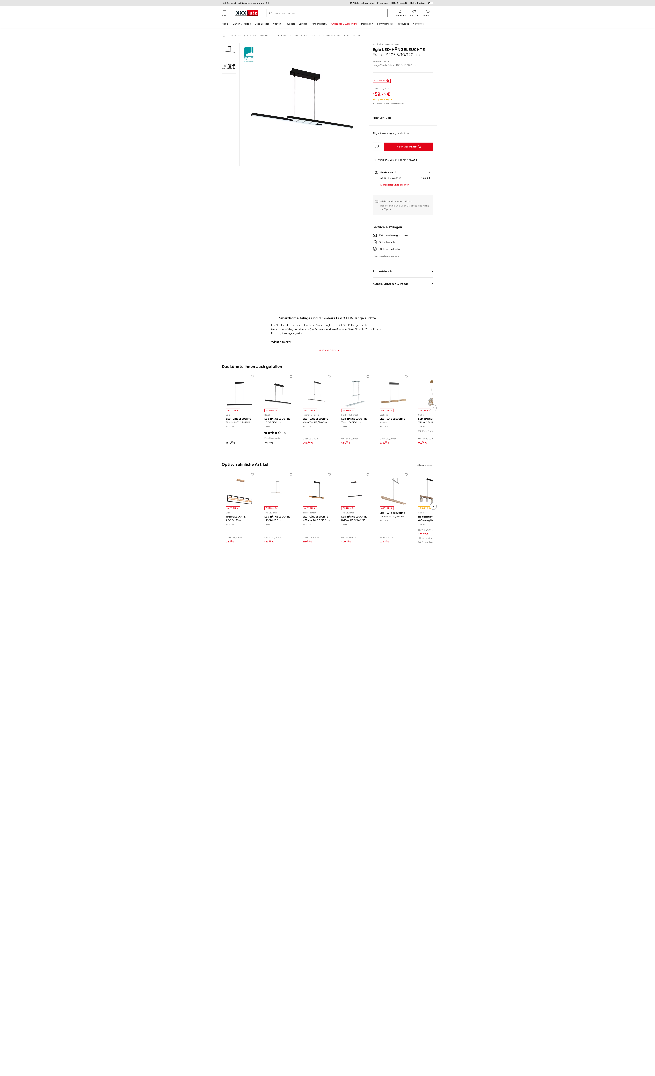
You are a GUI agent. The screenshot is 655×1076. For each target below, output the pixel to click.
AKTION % (379, 80)
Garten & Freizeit (241, 23)
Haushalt (290, 23)
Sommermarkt (384, 23)
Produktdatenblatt (272, 438)
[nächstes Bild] (433, 407)
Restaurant (403, 23)
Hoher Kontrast (418, 3)
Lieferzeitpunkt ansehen (394, 184)
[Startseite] (223, 35)
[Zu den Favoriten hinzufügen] (377, 147)
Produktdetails (382, 271)
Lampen (303, 23)
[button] (229, 50)
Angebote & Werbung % (344, 23)
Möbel (225, 23)
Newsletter (418, 23)
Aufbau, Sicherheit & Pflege (391, 283)
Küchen (277, 23)
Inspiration (367, 23)
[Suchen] (270, 13)
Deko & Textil (262, 23)
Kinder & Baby (319, 23)
